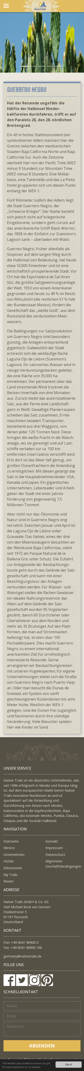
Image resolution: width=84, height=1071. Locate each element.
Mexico (9, 848)
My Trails (11, 874)
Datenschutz (55, 854)
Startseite (11, 841)
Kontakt (52, 841)
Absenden (42, 1046)
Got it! (68, 1064)
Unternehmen (14, 854)
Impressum (54, 848)
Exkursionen (13, 868)
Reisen (9, 881)
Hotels (9, 861)
